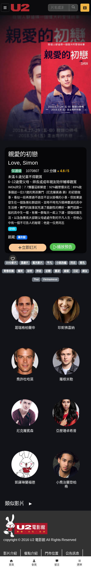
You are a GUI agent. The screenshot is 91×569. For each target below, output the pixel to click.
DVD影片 (11, 262)
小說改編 (61, 262)
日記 (75, 271)
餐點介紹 (31, 553)
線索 (66, 271)
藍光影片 (38, 262)
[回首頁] (20, 8)
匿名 (82, 262)
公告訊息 (72, 553)
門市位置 (51, 553)
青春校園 (9, 271)
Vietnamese (50, 279)
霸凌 (57, 271)
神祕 (38, 271)
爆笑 (20, 271)
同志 (73, 262)
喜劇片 (25, 262)
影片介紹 (10, 553)
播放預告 (64, 247)
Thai (36, 279)
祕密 (29, 271)
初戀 (48, 271)
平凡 (49, 262)
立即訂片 (29, 247)
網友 (84, 271)
